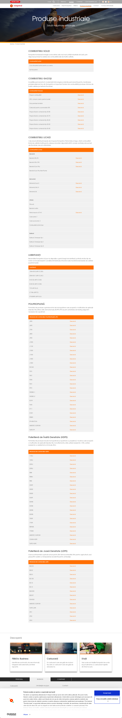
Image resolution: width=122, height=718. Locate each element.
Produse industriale (85, 5)
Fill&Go (76, 5)
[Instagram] (103, 2)
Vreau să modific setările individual (107, 699)
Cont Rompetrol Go (91, 1)
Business (71, 1)
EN (111, 1)
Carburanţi (56, 5)
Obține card (15, 1)
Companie (79, 1)
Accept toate (107, 693)
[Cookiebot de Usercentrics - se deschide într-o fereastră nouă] (11, 714)
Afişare (25, 714)
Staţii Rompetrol (66, 5)
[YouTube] (108, 2)
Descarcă (81, 95)
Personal (63, 1)
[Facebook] (106, 2)
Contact (96, 5)
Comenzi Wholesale (107, 5)
